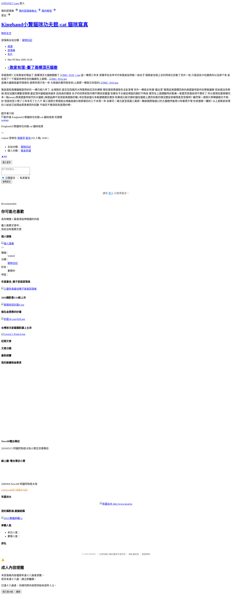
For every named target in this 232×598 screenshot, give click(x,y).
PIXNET (92, 554)
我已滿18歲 (8, 592)
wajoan (5, 120)
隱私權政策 (134, 554)
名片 (10, 54)
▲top (4, 156)
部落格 (11, 50)
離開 (18, 592)
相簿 (10, 46)
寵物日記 (27, 40)
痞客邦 (21, 138)
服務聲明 (146, 554)
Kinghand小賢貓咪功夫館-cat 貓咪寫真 (44, 24)
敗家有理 (26, 150)
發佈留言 (7, 181)
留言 (28, 138)
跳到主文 (6, 33)
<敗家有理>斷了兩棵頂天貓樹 (32, 67)
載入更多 (7, 162)
